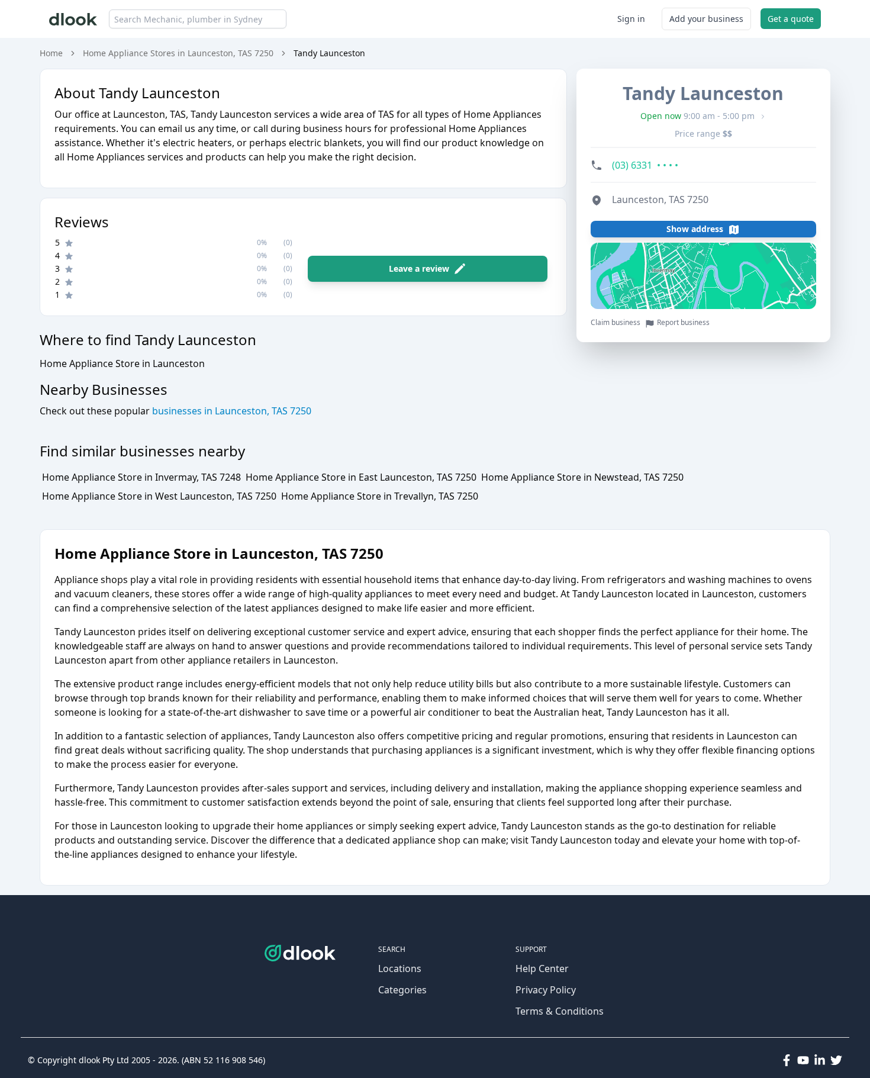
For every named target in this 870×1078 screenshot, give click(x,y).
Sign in (631, 18)
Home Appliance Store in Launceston (122, 363)
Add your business (706, 18)
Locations (399, 968)
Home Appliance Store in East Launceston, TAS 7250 (361, 477)
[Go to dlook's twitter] (836, 1060)
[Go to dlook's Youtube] (803, 1060)
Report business (683, 323)
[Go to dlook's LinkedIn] (820, 1060)
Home (51, 53)
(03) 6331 (645, 165)
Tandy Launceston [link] (329, 53)
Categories (402, 989)
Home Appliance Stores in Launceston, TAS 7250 (178, 53)
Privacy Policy (545, 989)
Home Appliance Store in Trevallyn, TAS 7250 (379, 496)
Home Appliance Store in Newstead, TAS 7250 (582, 477)
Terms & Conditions (559, 1011)
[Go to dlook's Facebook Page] (786, 1060)
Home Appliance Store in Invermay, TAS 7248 (141, 477)
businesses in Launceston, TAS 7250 (230, 410)
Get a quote (791, 18)
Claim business (615, 323)
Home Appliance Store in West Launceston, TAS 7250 (159, 496)
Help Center (542, 968)
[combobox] (197, 18)
